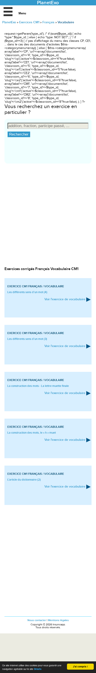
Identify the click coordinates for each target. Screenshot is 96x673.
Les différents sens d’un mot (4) (27, 292)
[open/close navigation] (8, 11)
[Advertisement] (48, 218)
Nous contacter (36, 620)
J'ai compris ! (80, 666)
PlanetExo (9, 22)
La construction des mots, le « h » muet (31, 432)
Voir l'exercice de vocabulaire (64, 299)
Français (48, 22)
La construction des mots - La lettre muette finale (38, 386)
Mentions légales (58, 620)
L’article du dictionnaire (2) (24, 479)
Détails (38, 669)
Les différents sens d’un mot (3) (27, 339)
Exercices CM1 (29, 22)
